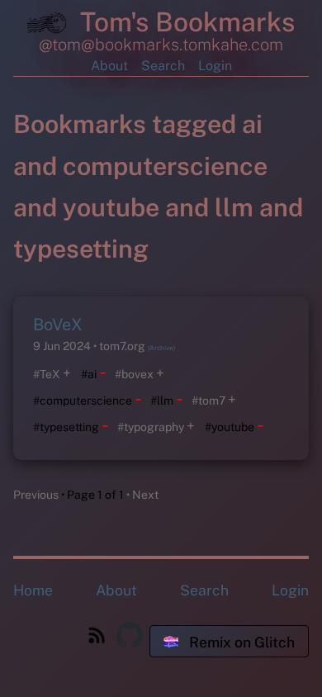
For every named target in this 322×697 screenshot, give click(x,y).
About (109, 65)
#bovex (134, 374)
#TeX (46, 374)
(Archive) (161, 348)
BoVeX (58, 324)
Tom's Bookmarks (184, 22)
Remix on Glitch (240, 642)
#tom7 (208, 400)
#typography (150, 427)
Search (163, 65)
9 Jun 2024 (63, 346)
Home (33, 590)
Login (215, 65)
